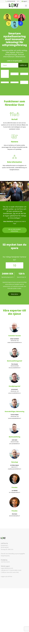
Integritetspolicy (5, 555)
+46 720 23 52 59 (11, 1)
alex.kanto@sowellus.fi (14, 515)
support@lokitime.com (7, 568)
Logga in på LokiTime (6, 576)
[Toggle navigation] (26, 5)
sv (18, 1)
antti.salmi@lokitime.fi (14, 443)
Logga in (25, 1)
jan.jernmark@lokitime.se (15, 393)
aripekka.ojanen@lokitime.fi (14, 469)
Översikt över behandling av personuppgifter (13, 553)
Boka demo (14, 294)
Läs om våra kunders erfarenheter (14, 230)
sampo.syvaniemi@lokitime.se (14, 342)
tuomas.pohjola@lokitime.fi (14, 418)
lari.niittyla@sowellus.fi (14, 492)
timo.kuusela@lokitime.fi (14, 367)
